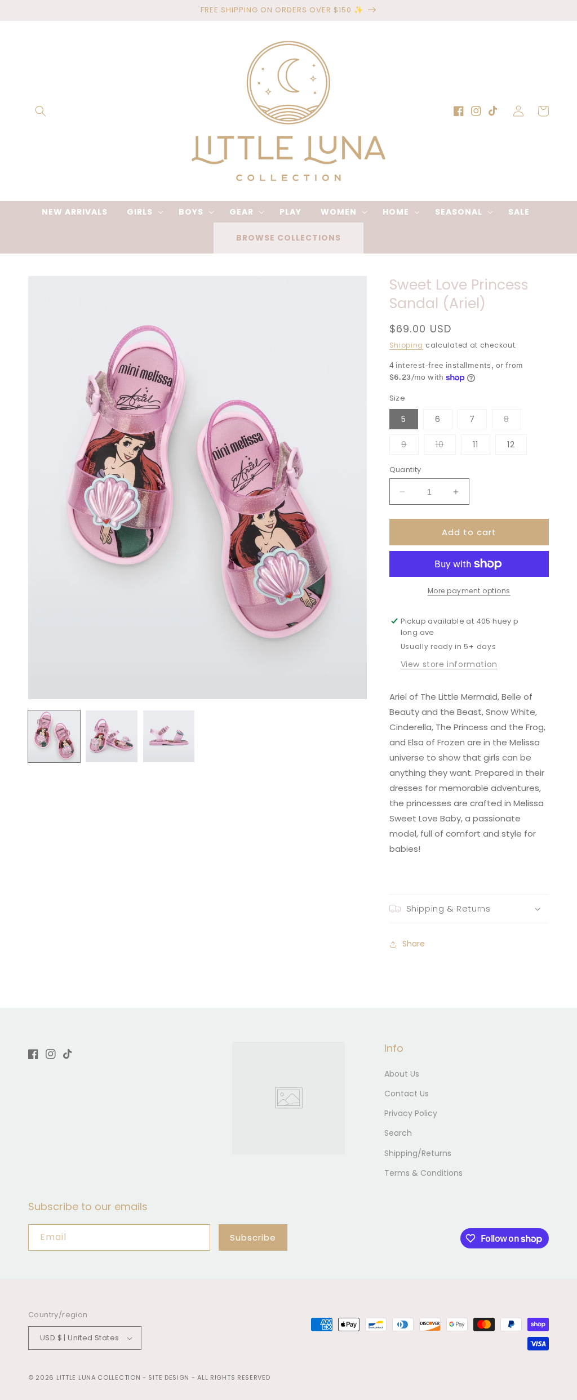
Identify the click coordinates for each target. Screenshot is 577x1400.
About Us (401, 1073)
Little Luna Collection (99, 1377)
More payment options (469, 590)
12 (511, 444)
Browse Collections (288, 237)
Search (398, 1133)
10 (446, 446)
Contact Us (406, 1093)
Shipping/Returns (417, 1153)
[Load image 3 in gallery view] (169, 736)
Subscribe (253, 1237)
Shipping (406, 345)
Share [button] (413, 943)
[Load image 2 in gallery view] (111, 736)
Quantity (405, 469)
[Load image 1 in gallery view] (54, 736)
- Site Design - (170, 1377)
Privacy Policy (410, 1113)
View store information (449, 664)
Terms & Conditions (423, 1173)
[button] (40, 111)
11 (475, 444)
